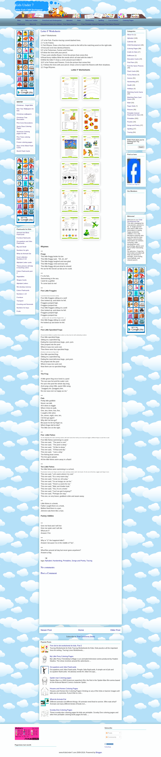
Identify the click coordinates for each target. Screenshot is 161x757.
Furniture (20, 297)
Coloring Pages (128, 20)
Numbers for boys (23, 308)
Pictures (130, 109)
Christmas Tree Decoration (22, 118)
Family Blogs (108, 746)
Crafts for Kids (132, 52)
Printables (67, 561)
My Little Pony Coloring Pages (61, 656)
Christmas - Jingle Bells (25, 105)
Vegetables (20, 276)
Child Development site (134, 220)
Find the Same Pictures (135, 66)
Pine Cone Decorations (25, 123)
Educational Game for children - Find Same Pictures (59, 24)
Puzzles (130, 122)
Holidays (130, 88)
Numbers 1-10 (22, 294)
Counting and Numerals (25, 304)
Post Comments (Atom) (86, 637)
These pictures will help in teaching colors (25, 267)
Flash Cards (131, 71)
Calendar (130, 41)
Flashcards (21, 24)
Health (129, 85)
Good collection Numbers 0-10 (22, 258)
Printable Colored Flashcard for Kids (133, 114)
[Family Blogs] (109, 744)
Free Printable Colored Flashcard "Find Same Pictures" (100, 24)
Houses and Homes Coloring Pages (64, 689)
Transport (20, 301)
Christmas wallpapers (24, 114)
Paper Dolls (131, 106)
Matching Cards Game (135, 92)
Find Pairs (130, 62)
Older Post (115, 630)
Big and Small (21, 247)
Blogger (99, 752)
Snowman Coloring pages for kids (23, 132)
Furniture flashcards (24, 238)
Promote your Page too (133, 184)
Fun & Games (113, 20)
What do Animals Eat (58, 699)
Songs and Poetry (79, 561)
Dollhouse (130, 55)
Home (81, 630)
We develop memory (24, 287)
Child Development (133, 45)
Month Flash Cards (23, 151)
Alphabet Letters (22, 283)
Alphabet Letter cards (24, 262)
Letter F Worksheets (50, 31)
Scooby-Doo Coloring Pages (61, 710)
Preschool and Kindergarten (52, 20)
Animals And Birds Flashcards (23, 233)
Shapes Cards (22, 280)
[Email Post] (45, 558)
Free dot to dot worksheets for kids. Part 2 (66, 646)
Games (129, 78)
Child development (132, 158)
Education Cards (133, 59)
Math (79, 20)
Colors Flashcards (23, 290)
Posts (109, 733)
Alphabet (69, 20)
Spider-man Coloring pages (60, 678)
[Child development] (133, 182)
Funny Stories (132, 75)
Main (19, 20)
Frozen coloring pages (24, 142)
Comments (111, 737)
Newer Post (46, 630)
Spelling (101, 20)
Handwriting (89, 20)
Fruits (19, 311)
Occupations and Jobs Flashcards (63, 667)
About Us (33, 24)
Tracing (89, 561)
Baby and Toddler (31, 20)
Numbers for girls (23, 250)
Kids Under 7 (24, 4)
